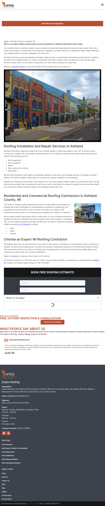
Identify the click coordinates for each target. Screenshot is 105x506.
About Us (5, 477)
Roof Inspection (7, 445)
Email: (4, 396)
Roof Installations (8, 456)
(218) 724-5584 (23, 428)
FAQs (3, 484)
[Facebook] (4, 433)
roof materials (24, 224)
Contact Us (5, 481)
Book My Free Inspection (52, 23)
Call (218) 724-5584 (52, 30)
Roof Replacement (8, 452)
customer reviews (18, 67)
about (15, 256)
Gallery (4, 492)
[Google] (8, 433)
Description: (7, 386)
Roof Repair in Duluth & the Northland (14, 448)
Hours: (4, 407)
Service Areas (6, 495)
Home (6, 41)
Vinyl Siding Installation (10, 459)
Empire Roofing (10, 382)
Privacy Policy (7, 499)
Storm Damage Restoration (11, 463)
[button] (102, 4)
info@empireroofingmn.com (18, 396)
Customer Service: (9, 428)
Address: (5, 400)
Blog (3, 488)
